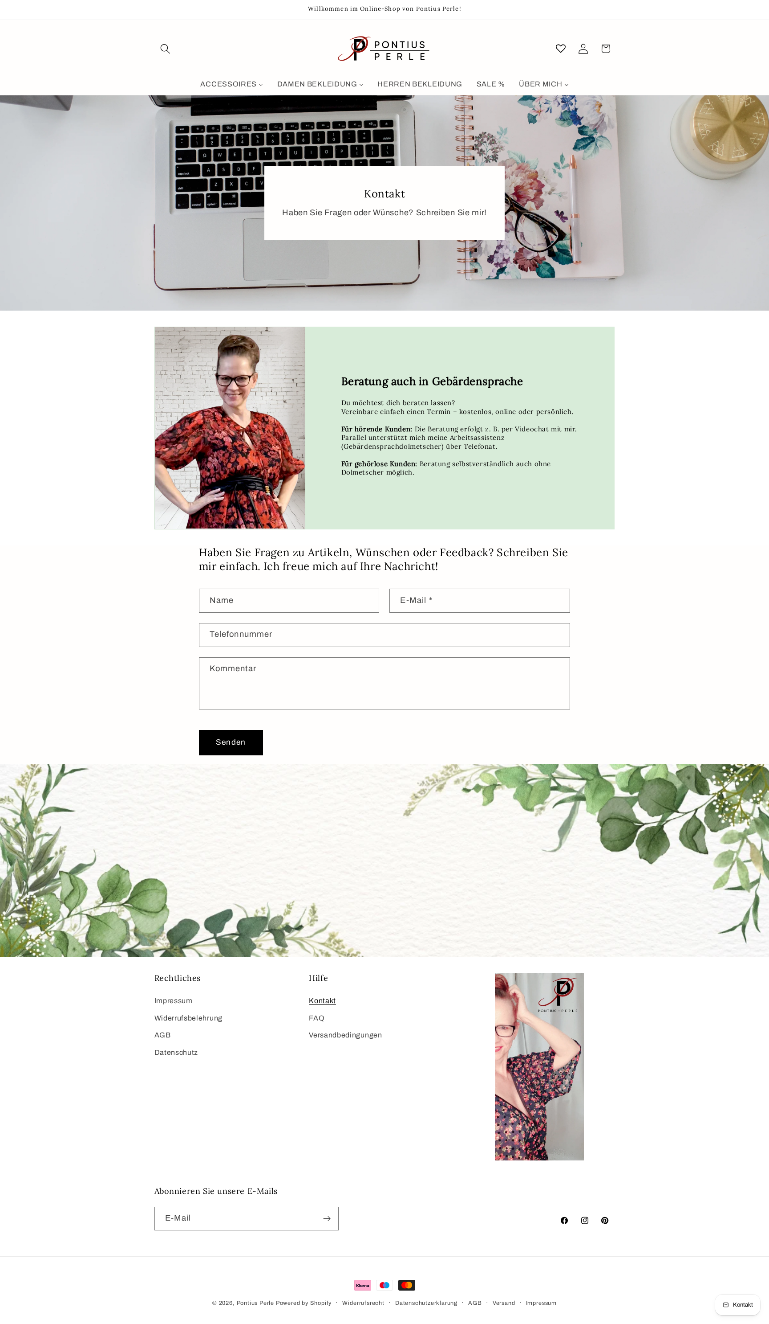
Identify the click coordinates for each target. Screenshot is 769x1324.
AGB (162, 1035)
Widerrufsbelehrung (188, 1018)
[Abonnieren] (327, 1219)
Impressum (173, 1000)
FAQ (316, 1018)
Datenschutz (176, 1052)
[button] (165, 48)
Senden (231, 742)
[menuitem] (232, 84)
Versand (504, 1303)
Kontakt (322, 1000)
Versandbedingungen (345, 1035)
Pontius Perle (255, 1303)
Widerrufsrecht (363, 1303)
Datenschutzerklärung (426, 1303)
